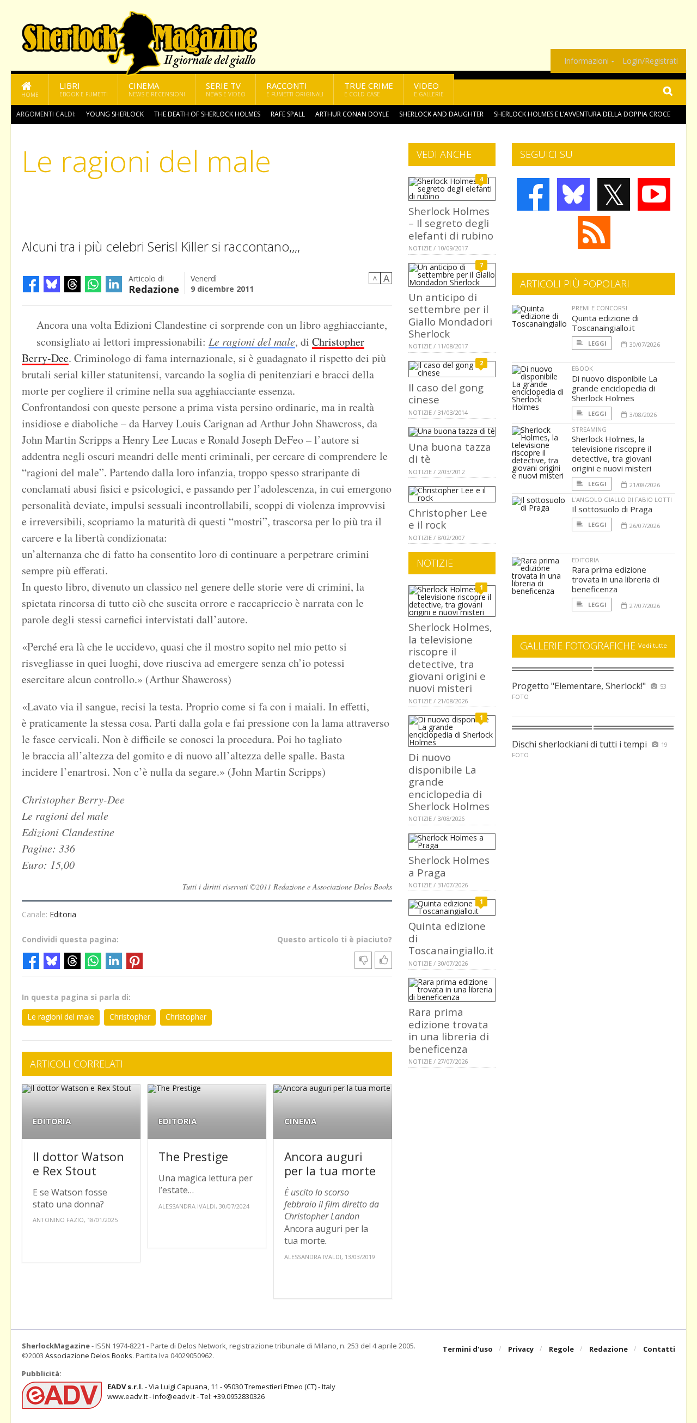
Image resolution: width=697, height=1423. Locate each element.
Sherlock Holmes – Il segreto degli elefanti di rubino (450, 223)
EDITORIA (52, 1121)
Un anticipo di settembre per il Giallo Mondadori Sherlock (450, 315)
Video (429, 89)
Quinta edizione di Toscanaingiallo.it (605, 322)
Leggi (596, 343)
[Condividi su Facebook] (31, 284)
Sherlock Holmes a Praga (449, 866)
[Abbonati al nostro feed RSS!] (594, 232)
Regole (561, 1349)
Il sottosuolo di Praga (612, 509)
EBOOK (582, 368)
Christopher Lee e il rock (447, 518)
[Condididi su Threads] (72, 284)
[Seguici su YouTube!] (653, 194)
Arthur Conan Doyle (352, 114)
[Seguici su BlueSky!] (573, 194)
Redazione (154, 288)
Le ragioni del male (252, 341)
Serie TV (226, 89)
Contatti (659, 1349)
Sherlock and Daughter (441, 114)
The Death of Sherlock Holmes (207, 114)
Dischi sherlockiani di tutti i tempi (579, 744)
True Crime (368, 89)
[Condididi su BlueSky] (51, 284)
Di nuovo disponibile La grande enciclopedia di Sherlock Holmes (614, 388)
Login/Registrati (650, 61)
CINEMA (300, 1121)
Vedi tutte (652, 645)
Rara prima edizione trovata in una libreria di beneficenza (448, 1030)
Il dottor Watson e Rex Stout (78, 1164)
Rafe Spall (288, 114)
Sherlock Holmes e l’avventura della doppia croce (582, 114)
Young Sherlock (115, 114)
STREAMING (589, 429)
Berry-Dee (45, 358)
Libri (83, 89)
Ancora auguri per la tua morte (330, 1164)
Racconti (294, 89)
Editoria (63, 914)
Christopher (338, 341)
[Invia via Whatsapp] (93, 284)
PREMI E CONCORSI (599, 308)
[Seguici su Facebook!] (533, 194)
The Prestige (193, 1156)
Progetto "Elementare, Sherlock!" (579, 686)
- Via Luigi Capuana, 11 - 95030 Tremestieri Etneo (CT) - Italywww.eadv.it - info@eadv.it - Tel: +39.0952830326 (221, 1391)
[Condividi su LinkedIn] (114, 284)
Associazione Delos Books (88, 1355)
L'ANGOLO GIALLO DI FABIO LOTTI (622, 499)
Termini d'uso (468, 1349)
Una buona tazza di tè (449, 452)
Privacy (521, 1349)
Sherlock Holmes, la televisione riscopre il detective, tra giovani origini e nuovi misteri (450, 657)
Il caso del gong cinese (446, 393)
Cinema (157, 89)
